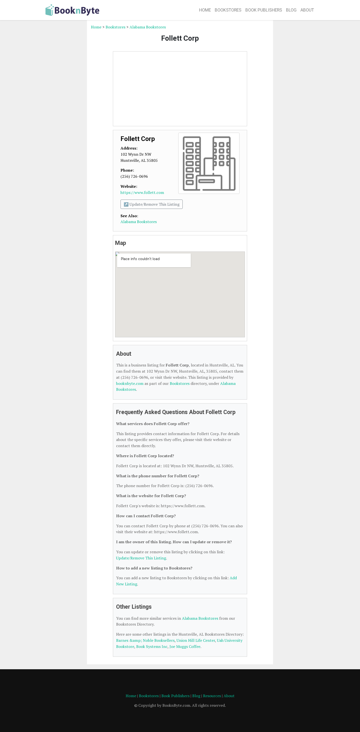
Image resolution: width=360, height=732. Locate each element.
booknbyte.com (130, 383)
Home (205, 10)
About (307, 10)
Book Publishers (263, 10)
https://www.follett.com (142, 192)
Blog (291, 10)
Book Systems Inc (152, 646)
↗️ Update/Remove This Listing (152, 204)
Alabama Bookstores (148, 27)
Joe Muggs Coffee (184, 646)
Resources (212, 695)
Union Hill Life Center (196, 640)
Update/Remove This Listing (141, 558)
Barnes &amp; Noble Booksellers (145, 640)
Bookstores (228, 10)
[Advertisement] (63, 97)
